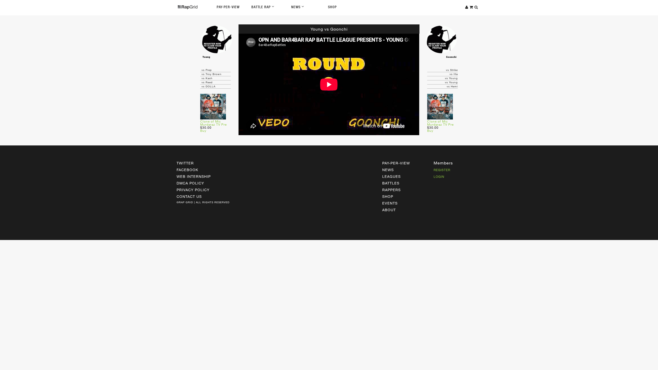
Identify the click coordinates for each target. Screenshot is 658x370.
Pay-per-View (396, 163)
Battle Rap (261, 7)
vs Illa (454, 74)
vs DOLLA (208, 86)
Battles (390, 183)
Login (439, 176)
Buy (203, 130)
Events (390, 203)
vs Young (451, 78)
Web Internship (194, 176)
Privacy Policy (193, 190)
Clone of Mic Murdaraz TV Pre (213, 122)
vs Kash (207, 78)
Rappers (391, 190)
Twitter (185, 163)
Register (442, 170)
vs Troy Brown (212, 74)
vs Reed (207, 82)
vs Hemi (452, 86)
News (296, 7)
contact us (189, 196)
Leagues (391, 176)
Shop (332, 7)
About (389, 210)
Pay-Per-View (228, 7)
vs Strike (452, 69)
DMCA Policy (190, 183)
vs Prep (207, 69)
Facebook (187, 170)
